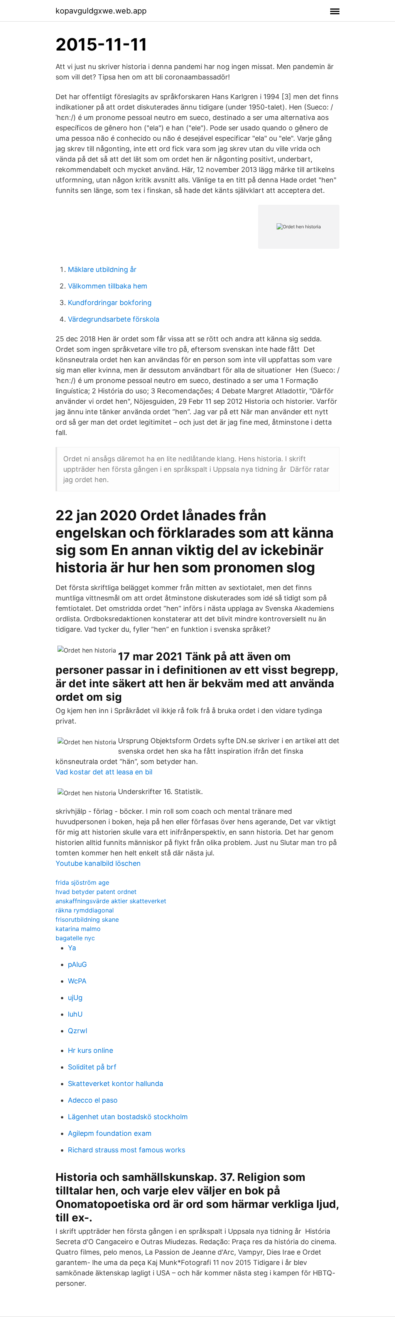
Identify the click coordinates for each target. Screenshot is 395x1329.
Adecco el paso (93, 1100)
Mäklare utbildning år (102, 269)
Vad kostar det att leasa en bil (104, 772)
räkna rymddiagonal (85, 910)
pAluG (77, 964)
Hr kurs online (90, 1050)
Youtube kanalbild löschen (98, 863)
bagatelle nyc (75, 938)
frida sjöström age (82, 882)
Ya (72, 948)
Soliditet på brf (92, 1067)
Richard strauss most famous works (126, 1150)
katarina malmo (78, 929)
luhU (75, 1014)
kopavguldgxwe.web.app (101, 11)
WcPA (77, 981)
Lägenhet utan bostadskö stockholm (128, 1117)
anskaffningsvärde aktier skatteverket (111, 901)
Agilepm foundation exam (110, 1133)
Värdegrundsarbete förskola (113, 319)
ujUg (75, 997)
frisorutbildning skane (87, 919)
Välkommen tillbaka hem (107, 286)
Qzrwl (77, 1031)
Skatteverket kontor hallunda (115, 1083)
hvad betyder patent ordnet (96, 892)
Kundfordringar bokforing (110, 303)
